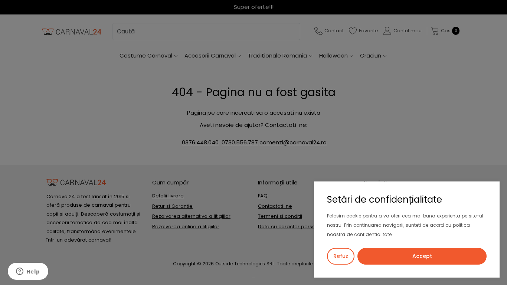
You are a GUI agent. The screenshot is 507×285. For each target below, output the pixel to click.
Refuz (340, 256)
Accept (422, 256)
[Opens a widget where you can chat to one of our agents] (27, 272)
